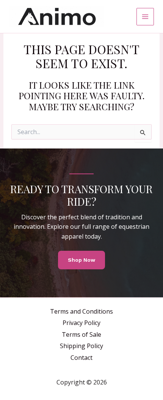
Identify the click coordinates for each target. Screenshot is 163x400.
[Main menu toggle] (145, 16)
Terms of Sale (81, 334)
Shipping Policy (81, 346)
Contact (81, 357)
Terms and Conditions (81, 311)
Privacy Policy (81, 323)
